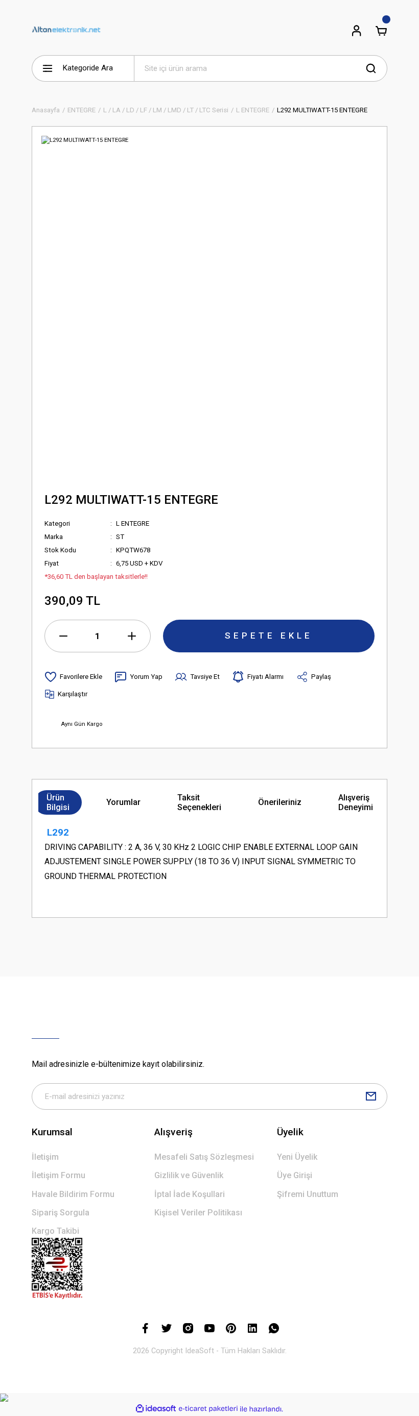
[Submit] (371, 1096)
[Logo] (66, 30)
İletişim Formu (58, 1175)
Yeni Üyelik (297, 1157)
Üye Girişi (294, 1175)
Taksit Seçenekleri (199, 802)
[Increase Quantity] (131, 636)
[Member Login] (357, 30)
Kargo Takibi (55, 1231)
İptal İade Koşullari (189, 1194)
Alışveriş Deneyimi (355, 802)
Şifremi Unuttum (307, 1194)
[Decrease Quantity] (63, 636)
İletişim (45, 1157)
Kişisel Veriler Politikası (198, 1212)
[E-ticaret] (208, 1409)
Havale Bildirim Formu (73, 1194)
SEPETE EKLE (269, 635)
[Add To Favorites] (73, 677)
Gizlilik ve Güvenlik (188, 1175)
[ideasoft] (155, 1408)
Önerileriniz (279, 802)
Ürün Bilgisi (57, 802)
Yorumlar (123, 802)
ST (120, 537)
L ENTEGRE (132, 523)
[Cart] (381, 30)
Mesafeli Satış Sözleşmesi (204, 1157)
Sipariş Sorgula (60, 1212)
